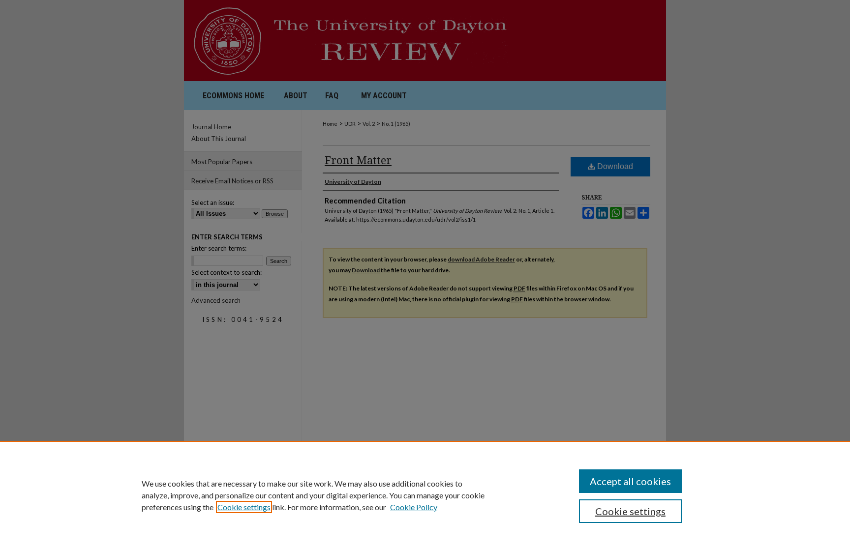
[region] (425, 495)
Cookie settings (244, 507)
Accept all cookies (630, 481)
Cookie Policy (413, 507)
